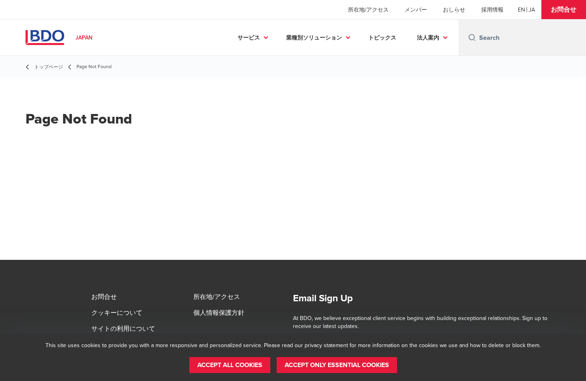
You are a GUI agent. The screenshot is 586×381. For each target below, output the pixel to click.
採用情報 (492, 10)
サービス (249, 37)
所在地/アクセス (368, 10)
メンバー (416, 10)
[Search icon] (472, 37)
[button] (563, 9)
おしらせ (454, 10)
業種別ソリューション (314, 37)
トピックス (382, 37)
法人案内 (428, 37)
